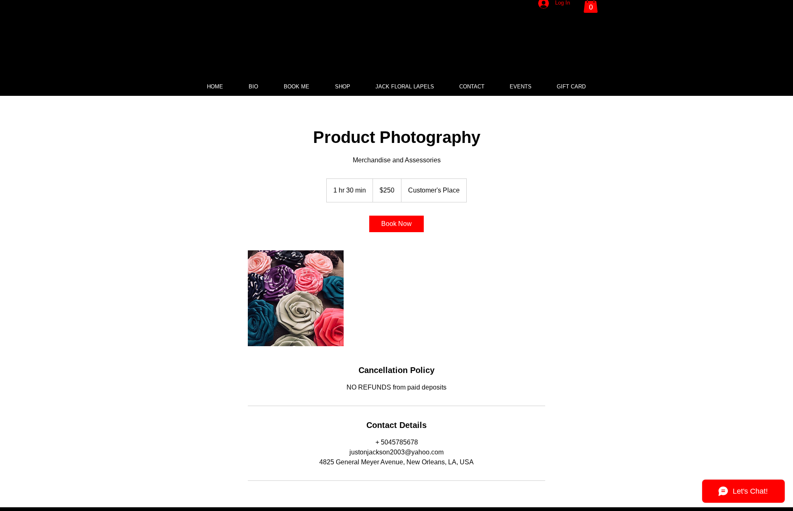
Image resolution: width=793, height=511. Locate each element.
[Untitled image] (296, 298)
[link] (396, 224)
